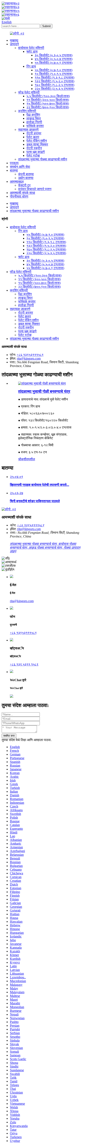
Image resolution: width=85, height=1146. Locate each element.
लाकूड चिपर (33, 118)
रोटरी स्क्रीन (34, 148)
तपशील (30, 459)
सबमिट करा (9, 735)
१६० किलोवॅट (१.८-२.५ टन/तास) (54, 85)
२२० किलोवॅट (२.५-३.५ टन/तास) (54, 88)
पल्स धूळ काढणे (35, 152)
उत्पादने (14, 44)
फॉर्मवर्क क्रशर (35, 126)
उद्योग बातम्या (25, 178)
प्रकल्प (14, 163)
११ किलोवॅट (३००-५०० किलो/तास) (47, 100)
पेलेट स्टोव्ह (33, 155)
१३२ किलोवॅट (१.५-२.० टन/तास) (54, 81)
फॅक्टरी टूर (24, 185)
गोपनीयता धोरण (19, 196)
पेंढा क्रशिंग (33, 114)
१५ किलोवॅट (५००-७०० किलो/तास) (47, 103)
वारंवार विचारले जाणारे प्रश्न (34, 189)
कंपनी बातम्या (26, 174)
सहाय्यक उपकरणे (28, 129)
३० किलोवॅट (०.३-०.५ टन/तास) (53, 55)
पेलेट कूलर (32, 137)
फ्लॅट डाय (32, 51)
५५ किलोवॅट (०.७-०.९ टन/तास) (53, 62)
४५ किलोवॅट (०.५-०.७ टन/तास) (53, 59)
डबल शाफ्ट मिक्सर (37, 144)
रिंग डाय (31, 66)
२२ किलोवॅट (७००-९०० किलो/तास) (47, 107)
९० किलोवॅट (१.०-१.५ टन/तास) (53, 74)
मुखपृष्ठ (14, 40)
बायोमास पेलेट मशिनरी (31, 48)
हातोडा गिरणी (34, 122)
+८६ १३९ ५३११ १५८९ (24, 664)
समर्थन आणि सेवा (20, 166)
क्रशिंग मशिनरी (27, 111)
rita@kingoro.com (29, 358)
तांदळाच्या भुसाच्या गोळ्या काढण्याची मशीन (42, 159)
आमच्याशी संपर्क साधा (22, 192)
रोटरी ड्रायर (33, 133)
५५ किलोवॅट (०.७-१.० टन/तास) (53, 70)
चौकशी (22, 459)
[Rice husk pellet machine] (42, 383)
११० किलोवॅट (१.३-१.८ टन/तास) (54, 77)
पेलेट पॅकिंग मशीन (36, 140)
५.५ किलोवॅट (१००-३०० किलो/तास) (48, 96)
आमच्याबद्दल (17, 181)
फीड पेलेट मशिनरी (29, 92)
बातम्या (14, 170)
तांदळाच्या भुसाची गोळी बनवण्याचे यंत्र (44, 391)
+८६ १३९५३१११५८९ (30, 354)
